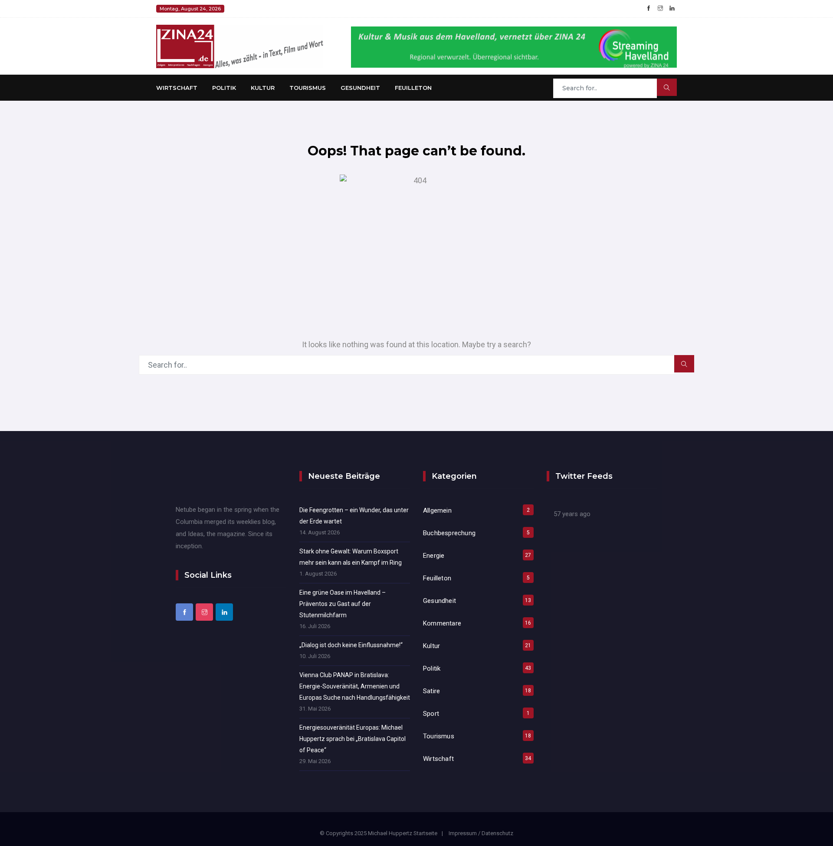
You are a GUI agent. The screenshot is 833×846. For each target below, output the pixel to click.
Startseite (425, 833)
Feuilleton (413, 87)
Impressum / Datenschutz (481, 833)
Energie (433, 556)
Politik (224, 87)
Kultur (263, 87)
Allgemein (437, 510)
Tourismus (307, 87)
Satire (431, 691)
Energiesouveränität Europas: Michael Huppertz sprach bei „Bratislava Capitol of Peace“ (352, 739)
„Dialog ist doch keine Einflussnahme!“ (351, 645)
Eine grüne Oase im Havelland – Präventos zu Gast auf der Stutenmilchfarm (342, 604)
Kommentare (442, 623)
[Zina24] (239, 45)
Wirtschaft (176, 87)
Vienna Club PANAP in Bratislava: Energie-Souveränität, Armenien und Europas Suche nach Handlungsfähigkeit (354, 686)
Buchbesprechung (449, 533)
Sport (431, 714)
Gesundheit (360, 87)
